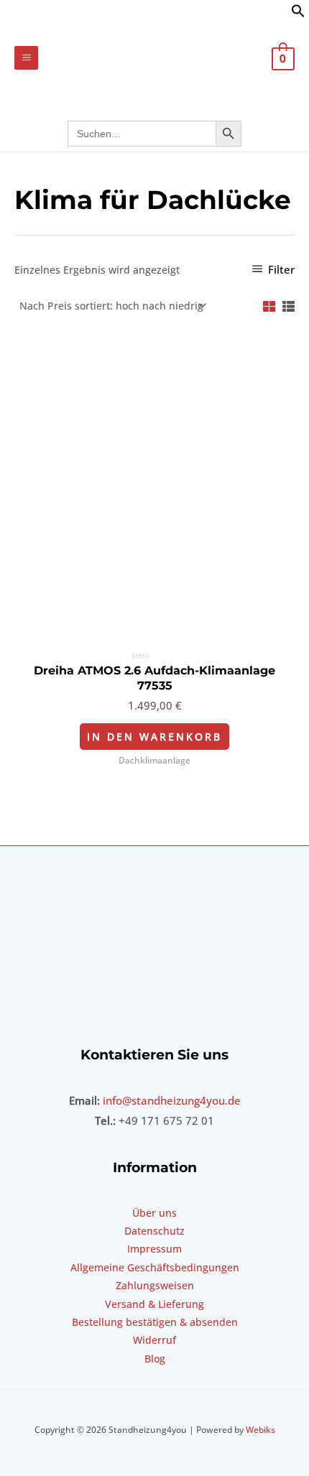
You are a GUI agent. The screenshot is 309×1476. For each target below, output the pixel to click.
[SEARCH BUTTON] (228, 134)
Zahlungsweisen (155, 1285)
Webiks (260, 1429)
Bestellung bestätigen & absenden (155, 1322)
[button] (298, 14)
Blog (154, 1358)
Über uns (154, 1213)
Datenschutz (154, 1231)
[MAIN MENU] (26, 58)
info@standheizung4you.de (172, 1100)
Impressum (154, 1248)
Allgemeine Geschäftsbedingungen (154, 1267)
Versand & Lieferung (154, 1304)
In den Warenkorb (154, 736)
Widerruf (154, 1340)
